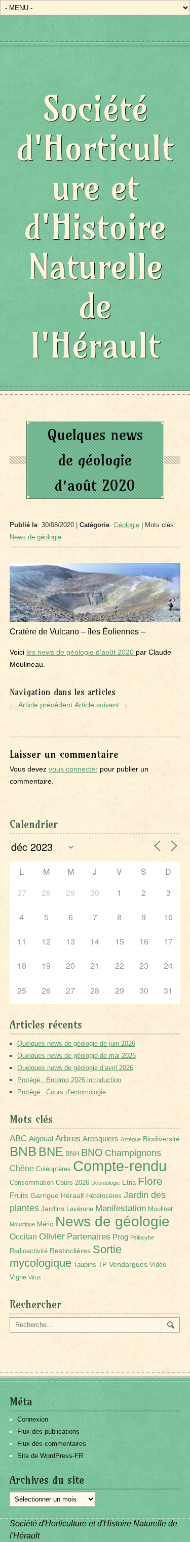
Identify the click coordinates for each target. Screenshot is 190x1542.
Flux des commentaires (51, 1443)
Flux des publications (48, 1431)
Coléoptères (53, 1169)
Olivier (52, 1236)
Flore (150, 1181)
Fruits (19, 1195)
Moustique (22, 1224)
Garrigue (44, 1195)
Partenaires (88, 1236)
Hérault (72, 1195)
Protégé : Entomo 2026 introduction (69, 1080)
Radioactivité (29, 1251)
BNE (51, 1152)
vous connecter (73, 769)
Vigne (18, 1277)
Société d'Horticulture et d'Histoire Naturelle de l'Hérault (95, 227)
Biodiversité (161, 1139)
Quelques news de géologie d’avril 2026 (75, 1068)
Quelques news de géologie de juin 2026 (76, 1043)
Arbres (68, 1138)
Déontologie (105, 1183)
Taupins (84, 1264)
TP (102, 1264)
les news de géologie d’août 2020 (81, 652)
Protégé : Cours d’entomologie (61, 1092)
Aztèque (131, 1139)
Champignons (133, 1153)
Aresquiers (101, 1138)
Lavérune (79, 1209)
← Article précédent (41, 705)
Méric (45, 1224)
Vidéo (157, 1264)
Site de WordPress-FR (50, 1456)
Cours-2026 (72, 1182)
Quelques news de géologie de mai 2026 (76, 1055)
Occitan (23, 1236)
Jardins (52, 1209)
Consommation (32, 1182)
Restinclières (70, 1251)
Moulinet (160, 1209)
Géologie (126, 525)
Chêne (22, 1168)
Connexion (32, 1419)
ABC (18, 1138)
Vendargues (128, 1264)
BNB (23, 1151)
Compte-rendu (120, 1166)
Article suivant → (101, 705)
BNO (92, 1152)
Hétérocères (104, 1196)
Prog (120, 1236)
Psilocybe (142, 1237)
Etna (129, 1182)
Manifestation (120, 1208)
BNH (72, 1154)
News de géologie (35, 537)
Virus (34, 1277)
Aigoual (41, 1138)
